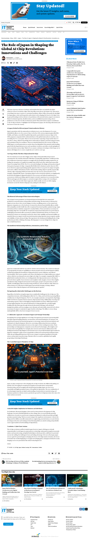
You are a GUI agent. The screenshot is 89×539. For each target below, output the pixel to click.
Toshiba (40, 447)
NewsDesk (71, 499)
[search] (73, 22)
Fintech (38, 32)
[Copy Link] (14, 62)
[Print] (17, 62)
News (22, 32)
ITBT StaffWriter (6, 500)
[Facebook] (76, 22)
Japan (9, 32)
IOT (63, 32)
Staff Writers (53, 41)
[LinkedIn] (79, 22)
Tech (26, 32)
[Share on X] (8, 62)
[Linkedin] (83, 509)
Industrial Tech (32, 32)
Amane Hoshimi (9, 57)
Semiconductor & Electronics (39, 41)
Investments (11, 484)
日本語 (69, 22)
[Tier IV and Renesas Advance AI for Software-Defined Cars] (55, 480)
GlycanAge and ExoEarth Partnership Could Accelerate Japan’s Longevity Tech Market (76, 94)
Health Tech (48, 32)
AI (13, 447)
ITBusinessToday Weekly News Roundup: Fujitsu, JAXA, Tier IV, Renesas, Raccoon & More (76, 63)
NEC (31, 447)
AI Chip (16, 447)
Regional (18, 32)
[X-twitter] (86, 509)
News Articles (6, 485)
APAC (13, 32)
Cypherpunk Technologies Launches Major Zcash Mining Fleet (76, 490)
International (3, 32)
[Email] (11, 62)
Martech (42, 32)
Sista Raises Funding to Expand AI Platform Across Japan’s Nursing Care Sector (33, 490)
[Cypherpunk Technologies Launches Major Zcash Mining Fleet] (77, 480)
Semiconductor (35, 447)
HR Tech (59, 32)
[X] (78, 22)
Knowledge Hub (25, 41)
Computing (49, 484)
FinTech (5, 484)
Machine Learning (25, 447)
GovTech (54, 32)
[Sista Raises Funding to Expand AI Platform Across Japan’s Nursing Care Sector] (33, 480)
